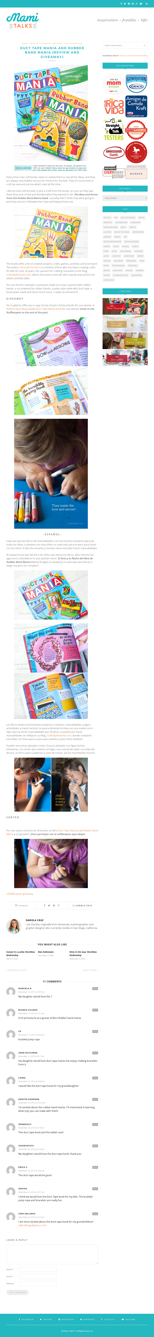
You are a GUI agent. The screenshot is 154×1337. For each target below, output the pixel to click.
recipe (107, 270)
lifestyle (116, 256)
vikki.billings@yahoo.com (32, 1225)
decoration (138, 232)
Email (9, 1276)
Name (9, 1269)
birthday (108, 222)
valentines (136, 275)
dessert (107, 237)
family (135, 246)
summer (139, 270)
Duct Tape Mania (67, 830)
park (142, 261)
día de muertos (132, 241)
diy (125, 237)
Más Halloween (46, 951)
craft (123, 227)
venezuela (109, 280)
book (25, 43)
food (106, 251)
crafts (34, 43)
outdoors (118, 261)
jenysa (22, 1188)
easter (107, 246)
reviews (57, 43)
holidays (138, 251)
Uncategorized (73, 43)
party (106, 265)
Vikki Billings (26, 1213)
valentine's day (120, 275)
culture (107, 232)
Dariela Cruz (84, 905)
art (115, 217)
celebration (121, 222)
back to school (128, 217)
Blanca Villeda (28, 1010)
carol (22, 1078)
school (129, 270)
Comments (21, 905)
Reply (95, 988)
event (116, 246)
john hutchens (27, 1053)
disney (117, 237)
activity (107, 217)
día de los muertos (112, 241)
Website (10, 1283)
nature (107, 261)
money (140, 256)
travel (107, 275)
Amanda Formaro (30, 267)
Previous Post (17, 970)
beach (142, 217)
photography (118, 265)
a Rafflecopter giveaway (19, 893)
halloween (125, 251)
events (125, 246)
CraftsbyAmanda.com (18, 274)
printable (132, 265)
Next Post (90, 970)
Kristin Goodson (28, 1099)
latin (106, 256)
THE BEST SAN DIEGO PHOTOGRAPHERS (133, 56)
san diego (117, 270)
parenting (131, 261)
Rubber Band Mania (17, 309)
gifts (114, 251)
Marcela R (24, 988)
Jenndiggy (25, 1124)
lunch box (129, 256)
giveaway (45, 43)
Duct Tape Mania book (49, 309)
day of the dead (122, 232)
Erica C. (23, 1167)
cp (19, 1031)
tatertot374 (26, 1145)
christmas (135, 222)
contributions (110, 227)
